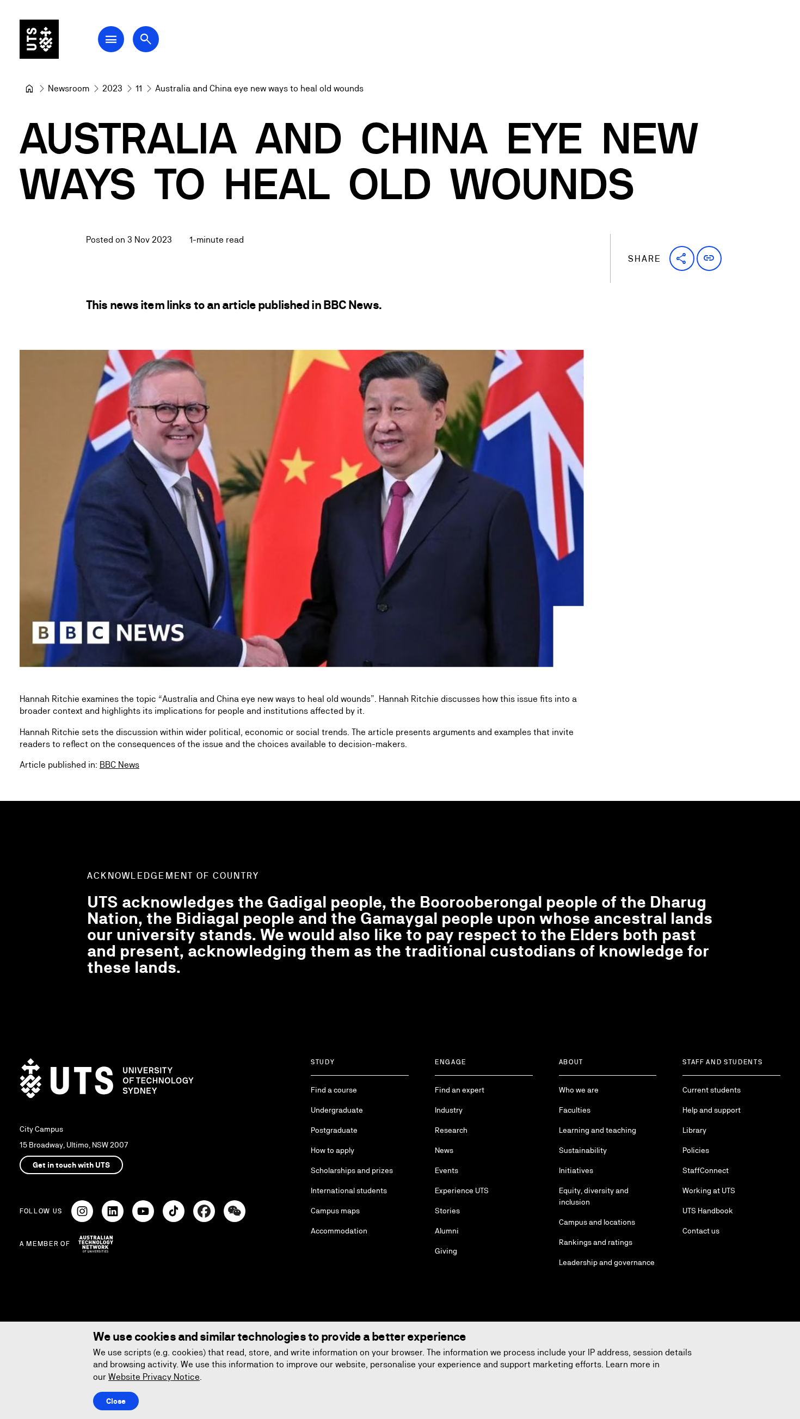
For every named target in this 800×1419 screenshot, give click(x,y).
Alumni (447, 1230)
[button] (681, 258)
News (444, 1150)
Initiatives (576, 1170)
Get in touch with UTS (71, 1165)
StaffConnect (705, 1170)
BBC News (119, 765)
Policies (695, 1150)
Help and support (711, 1110)
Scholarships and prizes (352, 1170)
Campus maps (335, 1210)
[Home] (29, 88)
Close (116, 1401)
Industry (449, 1110)
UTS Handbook (707, 1210)
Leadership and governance (607, 1262)
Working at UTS (708, 1190)
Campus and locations (597, 1222)
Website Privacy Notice (154, 1377)
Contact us (700, 1230)
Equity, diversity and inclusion (594, 1196)
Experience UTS (462, 1190)
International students (349, 1190)
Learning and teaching (597, 1130)
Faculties (574, 1110)
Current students (711, 1089)
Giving (446, 1251)
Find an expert (459, 1089)
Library (694, 1130)
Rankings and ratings (595, 1242)
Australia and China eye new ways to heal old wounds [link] (259, 88)
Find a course (334, 1089)
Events (446, 1170)
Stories (447, 1210)
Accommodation (339, 1230)
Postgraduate (334, 1130)
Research (451, 1130)
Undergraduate (337, 1110)
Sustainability (583, 1150)
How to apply (332, 1150)
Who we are (579, 1089)
